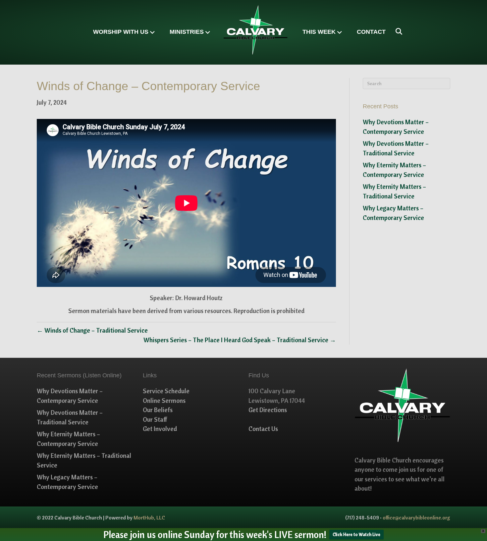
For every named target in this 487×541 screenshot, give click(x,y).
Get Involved (160, 429)
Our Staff (155, 419)
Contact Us (263, 429)
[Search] (396, 31)
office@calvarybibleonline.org (416, 517)
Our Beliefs (158, 410)
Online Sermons (164, 401)
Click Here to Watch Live (356, 534)
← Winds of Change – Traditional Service (92, 330)
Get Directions (267, 410)
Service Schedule (166, 391)
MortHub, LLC (149, 517)
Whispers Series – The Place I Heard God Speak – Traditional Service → (239, 340)
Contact (371, 31)
